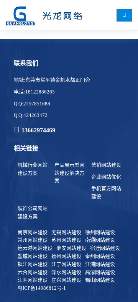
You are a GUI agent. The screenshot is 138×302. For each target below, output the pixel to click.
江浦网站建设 (100, 264)
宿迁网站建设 (105, 248)
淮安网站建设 (71, 248)
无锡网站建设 (66, 232)
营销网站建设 (106, 165)
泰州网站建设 (100, 256)
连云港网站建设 (35, 248)
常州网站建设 (33, 240)
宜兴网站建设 (66, 280)
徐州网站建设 (100, 232)
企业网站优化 (106, 177)
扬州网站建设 (66, 256)
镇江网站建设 (33, 264)
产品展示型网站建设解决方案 (69, 173)
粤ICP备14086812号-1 (42, 288)
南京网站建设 (33, 232)
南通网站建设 (100, 240)
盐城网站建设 (33, 256)
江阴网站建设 (33, 280)
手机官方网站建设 (106, 192)
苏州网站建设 (66, 240)
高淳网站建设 (100, 272)
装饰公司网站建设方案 (33, 212)
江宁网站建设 (66, 264)
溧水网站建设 (66, 272)
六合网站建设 (33, 272)
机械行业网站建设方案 (33, 169)
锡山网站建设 (100, 280)
